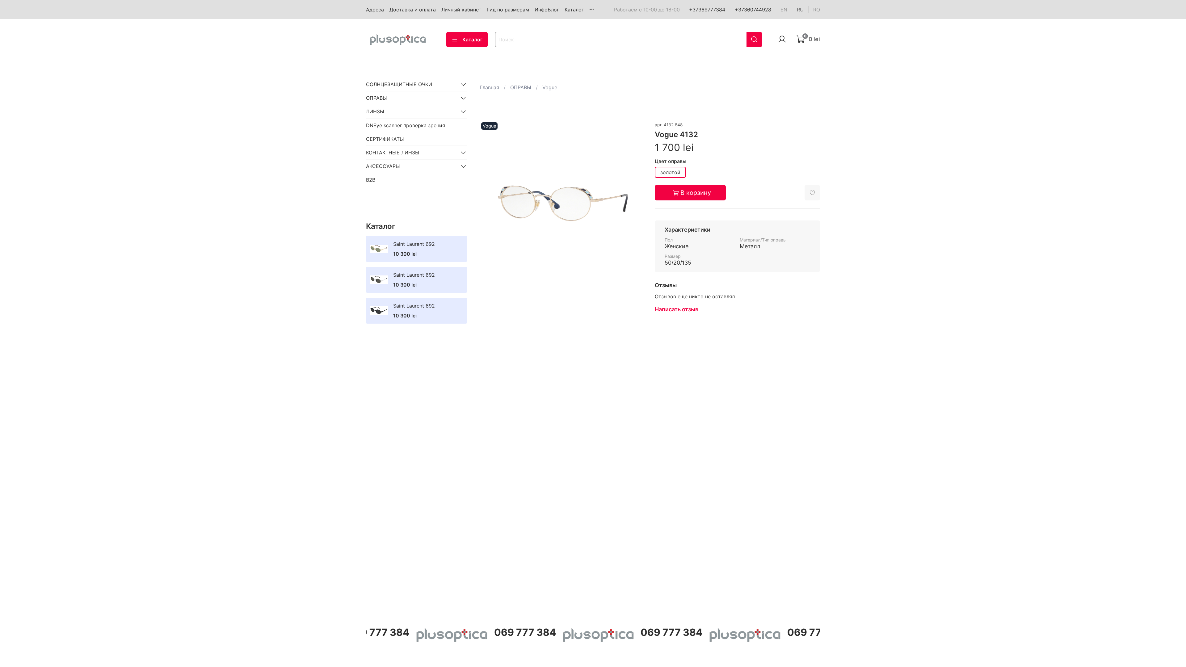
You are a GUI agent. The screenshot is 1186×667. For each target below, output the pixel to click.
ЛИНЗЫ (375, 111)
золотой (670, 172)
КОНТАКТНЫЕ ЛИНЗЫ (392, 152)
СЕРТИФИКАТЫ (385, 139)
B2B (370, 180)
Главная (489, 87)
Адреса (375, 9)
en (783, 9)
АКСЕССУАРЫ (383, 166)
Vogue (549, 87)
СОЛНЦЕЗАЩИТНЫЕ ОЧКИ (399, 84)
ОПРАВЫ (520, 87)
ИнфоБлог (547, 9)
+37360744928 (753, 9)
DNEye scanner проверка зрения (405, 125)
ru (800, 9)
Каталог (574, 9)
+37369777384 (707, 9)
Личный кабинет (461, 9)
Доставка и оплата (412, 9)
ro (816, 9)
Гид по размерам (508, 9)
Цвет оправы (670, 161)
